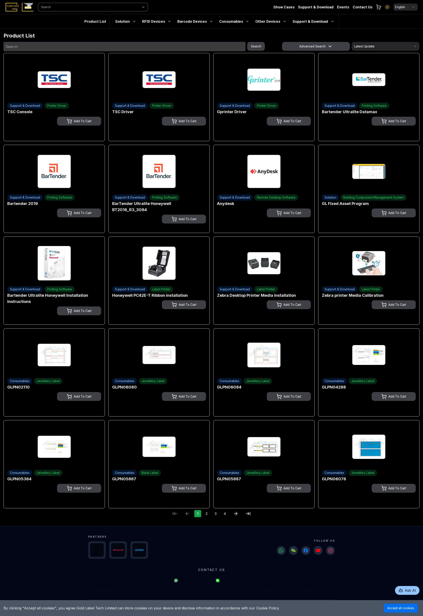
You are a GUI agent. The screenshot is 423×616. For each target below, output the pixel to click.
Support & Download (316, 7)
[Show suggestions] (143, 7)
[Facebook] (305, 550)
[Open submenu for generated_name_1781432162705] (211, 21)
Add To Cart (82, 121)
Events (343, 7)
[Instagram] (330, 550)
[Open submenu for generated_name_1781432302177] (284, 21)
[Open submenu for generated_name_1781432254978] (247, 21)
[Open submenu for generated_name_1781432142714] (169, 21)
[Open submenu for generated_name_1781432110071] (134, 21)
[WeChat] (293, 550)
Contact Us (362, 7)
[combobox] (87, 7)
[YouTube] (318, 550)
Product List (95, 21)
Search (256, 46)
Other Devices (267, 21)
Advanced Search (312, 46)
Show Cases (284, 7)
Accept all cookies (400, 608)
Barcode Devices (192, 21)
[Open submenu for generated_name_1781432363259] (332, 21)
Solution (122, 21)
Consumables (231, 21)
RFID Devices (153, 21)
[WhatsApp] (281, 550)
